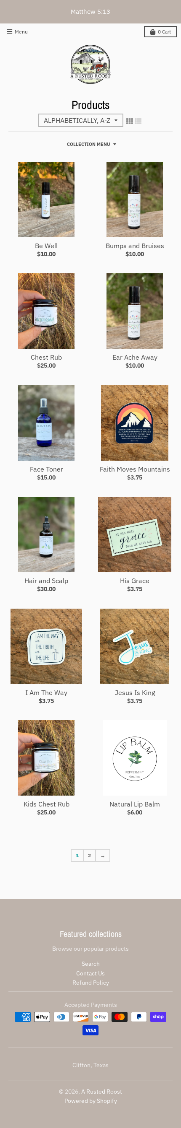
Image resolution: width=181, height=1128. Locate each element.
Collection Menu (88, 144)
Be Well (46, 245)
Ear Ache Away (134, 357)
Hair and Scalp (46, 580)
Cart (164, 32)
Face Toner (46, 469)
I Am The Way (46, 692)
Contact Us (90, 973)
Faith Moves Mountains (135, 469)
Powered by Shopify (90, 1101)
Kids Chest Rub (46, 804)
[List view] (138, 121)
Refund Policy (90, 982)
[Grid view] (129, 121)
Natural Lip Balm (134, 804)
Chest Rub (46, 357)
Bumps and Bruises (135, 245)
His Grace (134, 580)
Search (91, 963)
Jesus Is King (135, 692)
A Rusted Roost (101, 1091)
